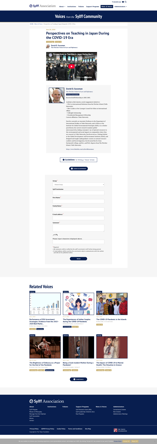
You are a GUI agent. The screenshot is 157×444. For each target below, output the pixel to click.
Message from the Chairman (37, 414)
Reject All (135, 441)
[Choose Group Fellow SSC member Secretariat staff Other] (78, 184)
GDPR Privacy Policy (47, 429)
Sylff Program (33, 409)
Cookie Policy (61, 429)
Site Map (88, 429)
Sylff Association (34, 416)
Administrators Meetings (120, 414)
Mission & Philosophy (35, 412)
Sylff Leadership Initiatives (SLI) (85, 412)
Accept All (126, 441)
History (31, 418)
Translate (115, 2)
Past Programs (80, 414)
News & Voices (39, 24)
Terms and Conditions (75, 429)
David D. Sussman (74, 88)
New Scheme (117, 412)
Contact (31, 420)
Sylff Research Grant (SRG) (83, 409)
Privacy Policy (34, 429)
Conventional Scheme (119, 409)
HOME (31, 24)
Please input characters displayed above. (67, 239)
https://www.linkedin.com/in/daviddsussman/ (80, 149)
